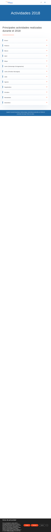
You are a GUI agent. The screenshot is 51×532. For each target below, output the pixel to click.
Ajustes (42, 525)
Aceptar (26, 525)
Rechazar (34, 525)
